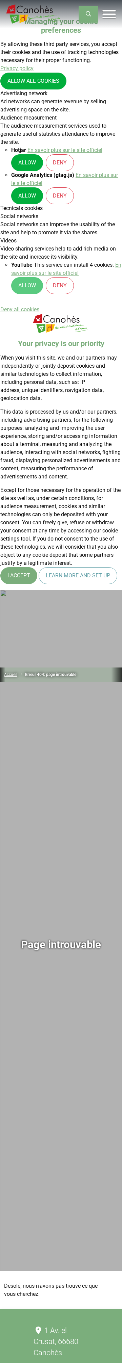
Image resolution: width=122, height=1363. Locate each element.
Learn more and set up (78, 575)
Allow (27, 162)
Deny (60, 162)
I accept (18, 575)
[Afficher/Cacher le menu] (109, 14)
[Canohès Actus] (34, 14)
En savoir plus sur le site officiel (64, 150)
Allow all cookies (33, 81)
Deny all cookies (19, 309)
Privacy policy (17, 68)
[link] (88, 14)
